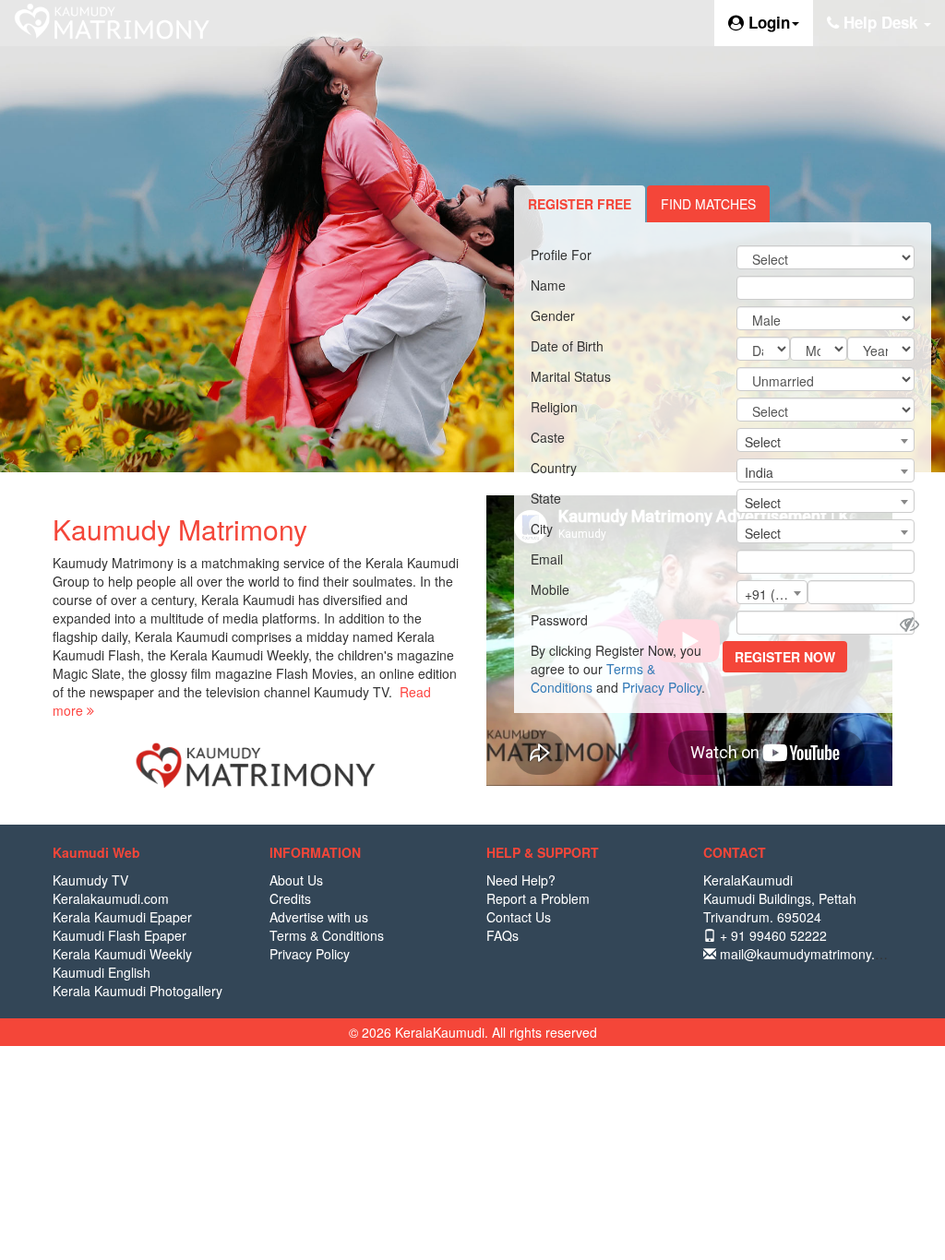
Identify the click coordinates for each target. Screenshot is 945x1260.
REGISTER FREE (579, 204)
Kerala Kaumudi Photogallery (137, 990)
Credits (290, 898)
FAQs (502, 935)
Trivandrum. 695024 (762, 917)
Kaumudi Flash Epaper (119, 935)
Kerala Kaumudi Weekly (122, 954)
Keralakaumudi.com (111, 898)
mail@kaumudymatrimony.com (808, 954)
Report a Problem (538, 898)
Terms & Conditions (326, 935)
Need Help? (521, 880)
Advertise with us (318, 917)
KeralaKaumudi (748, 880)
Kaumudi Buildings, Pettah (779, 898)
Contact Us (518, 917)
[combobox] (825, 440)
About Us (296, 880)
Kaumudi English (101, 972)
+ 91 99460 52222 (771, 935)
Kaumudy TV (90, 880)
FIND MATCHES (708, 204)
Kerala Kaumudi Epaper (122, 917)
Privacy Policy (661, 687)
